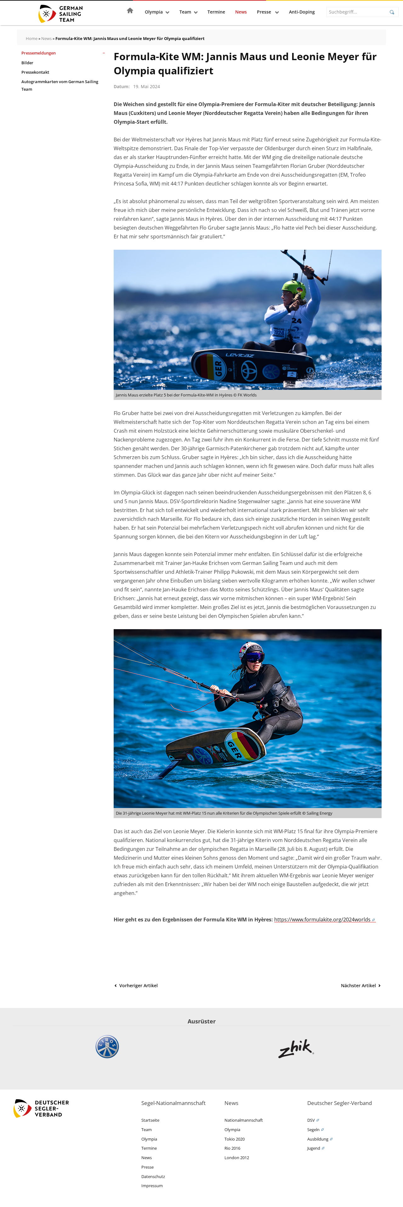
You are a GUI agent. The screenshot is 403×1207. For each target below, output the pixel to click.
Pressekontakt (35, 72)
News (241, 12)
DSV (311, 1120)
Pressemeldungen (38, 53)
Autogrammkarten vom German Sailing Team (59, 85)
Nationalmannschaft (243, 1120)
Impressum (152, 1186)
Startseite (150, 1120)
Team (185, 12)
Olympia (154, 12)
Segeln (313, 1129)
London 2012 (236, 1157)
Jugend (313, 1148)
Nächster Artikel (359, 985)
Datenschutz (153, 1176)
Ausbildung (317, 1139)
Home (31, 38)
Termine (216, 12)
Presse (264, 12)
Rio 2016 (232, 1148)
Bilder (27, 62)
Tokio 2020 (234, 1139)
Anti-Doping (302, 12)
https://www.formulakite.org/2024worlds (322, 919)
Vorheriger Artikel (138, 985)
